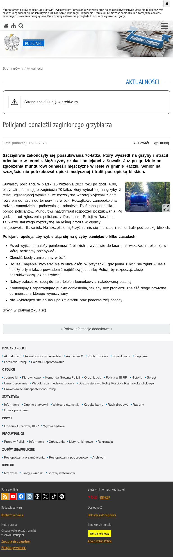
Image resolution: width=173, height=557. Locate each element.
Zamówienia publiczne (18, 449)
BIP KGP (105, 497)
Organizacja (92, 377)
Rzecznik (10, 473)
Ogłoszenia (57, 441)
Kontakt (8, 465)
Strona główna (13, 68)
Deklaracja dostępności (102, 515)
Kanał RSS (5, 496)
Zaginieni (141, 356)
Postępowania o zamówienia (24, 457)
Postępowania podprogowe (68, 457)
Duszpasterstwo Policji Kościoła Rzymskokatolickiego (116, 383)
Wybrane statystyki (65, 404)
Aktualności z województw (43, 356)
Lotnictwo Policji (15, 362)
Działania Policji (14, 348)
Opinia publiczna (16, 410)
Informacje (11, 404)
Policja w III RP (116, 377)
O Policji (8, 369)
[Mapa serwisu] (13, 25)
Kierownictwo (31, 377)
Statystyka (10, 396)
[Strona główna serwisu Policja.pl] (6, 25)
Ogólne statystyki (36, 404)
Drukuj (163, 143)
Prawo (7, 418)
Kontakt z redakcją (12, 515)
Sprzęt (151, 377)
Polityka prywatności (13, 547)
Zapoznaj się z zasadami (15, 541)
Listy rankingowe (81, 441)
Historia (137, 377)
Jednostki (11, 377)
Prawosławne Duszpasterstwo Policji (30, 389)
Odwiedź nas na (13, 496)
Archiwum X (74, 356)
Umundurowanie (15, 383)
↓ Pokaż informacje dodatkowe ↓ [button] (86, 329)
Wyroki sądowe (54, 426)
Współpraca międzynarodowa (53, 383)
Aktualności (35, 68)
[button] (164, 26)
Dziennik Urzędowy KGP (21, 426)
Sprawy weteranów (61, 473)
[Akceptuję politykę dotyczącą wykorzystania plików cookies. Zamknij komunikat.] (167, 3)
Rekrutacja (105, 441)
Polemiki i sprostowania (47, 362)
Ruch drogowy (97, 356)
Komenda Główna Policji (62, 377)
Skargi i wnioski (32, 473)
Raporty (138, 404)
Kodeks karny (93, 404)
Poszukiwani (121, 356)
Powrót (143, 143)
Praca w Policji (13, 433)
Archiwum (99, 457)
